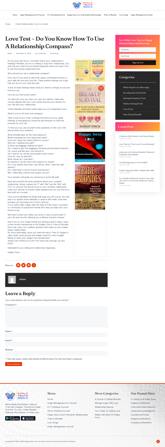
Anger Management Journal (141, 15)
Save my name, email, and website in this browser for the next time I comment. (44, 359)
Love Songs (123, 15)
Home (15, 15)
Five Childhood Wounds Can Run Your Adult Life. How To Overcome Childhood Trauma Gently (136, 180)
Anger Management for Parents (32, 15)
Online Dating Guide (24, 24)
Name (8, 331)
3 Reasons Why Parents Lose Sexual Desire (136, 136)
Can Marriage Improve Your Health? (133, 162)
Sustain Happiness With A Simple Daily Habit (136, 170)
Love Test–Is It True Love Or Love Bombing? (136, 144)
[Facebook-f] (158, 441)
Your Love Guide (41, 24)
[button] (18, 265)
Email (8, 340)
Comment (10, 305)
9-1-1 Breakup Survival (56, 15)
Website (9, 349)
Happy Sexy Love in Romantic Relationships (84, 15)
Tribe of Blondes (110, 15)
